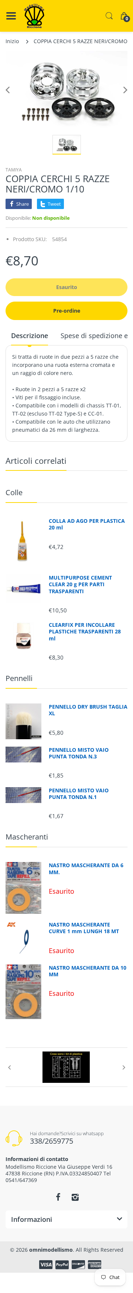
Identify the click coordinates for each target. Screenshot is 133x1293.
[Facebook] (58, 1197)
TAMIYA (14, 170)
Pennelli (19, 678)
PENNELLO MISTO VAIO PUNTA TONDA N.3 (79, 753)
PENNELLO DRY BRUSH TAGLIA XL (88, 710)
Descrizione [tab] (29, 335)
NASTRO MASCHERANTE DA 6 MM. (86, 868)
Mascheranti (27, 837)
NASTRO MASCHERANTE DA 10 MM (87, 971)
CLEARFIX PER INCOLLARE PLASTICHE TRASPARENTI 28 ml (85, 632)
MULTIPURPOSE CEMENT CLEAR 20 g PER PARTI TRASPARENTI (80, 584)
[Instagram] (75, 1197)
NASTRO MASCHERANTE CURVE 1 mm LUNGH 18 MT (84, 928)
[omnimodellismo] (34, 16)
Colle (14, 492)
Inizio (12, 41)
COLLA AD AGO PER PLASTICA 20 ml (87, 524)
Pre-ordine (66, 310)
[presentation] (9, 1067)
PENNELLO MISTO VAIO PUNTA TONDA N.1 (79, 793)
